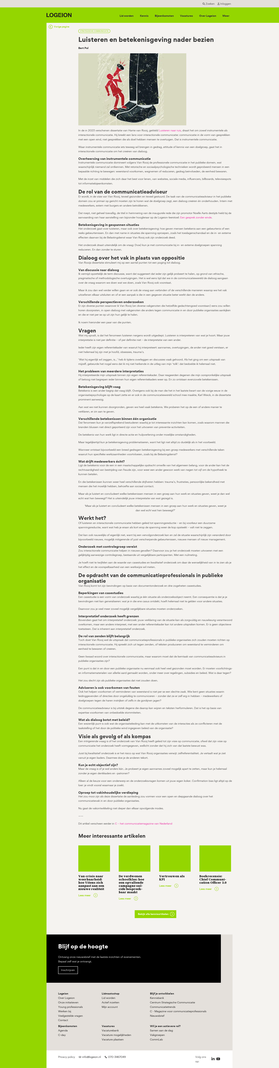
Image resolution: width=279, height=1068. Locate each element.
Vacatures (186, 16)
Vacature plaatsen (113, 1039)
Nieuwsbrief (157, 1016)
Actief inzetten (110, 1002)
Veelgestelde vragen (70, 1016)
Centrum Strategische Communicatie (172, 1002)
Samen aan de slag (161, 1030)
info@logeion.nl (91, 1057)
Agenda (63, 1030)
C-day (62, 1035)
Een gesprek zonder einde (196, 217)
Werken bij (64, 1011)
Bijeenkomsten (164, 16)
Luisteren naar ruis (170, 130)
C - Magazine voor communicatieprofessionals (178, 1011)
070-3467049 (117, 1057)
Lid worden (127, 16)
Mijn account (110, 1007)
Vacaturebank (110, 1030)
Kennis (144, 16)
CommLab (156, 1039)
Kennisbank (157, 998)
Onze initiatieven (68, 1002)
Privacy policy (66, 1057)
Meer (225, 16)
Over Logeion (207, 16)
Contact (63, 1020)
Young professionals (70, 1007)
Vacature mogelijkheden (116, 1035)
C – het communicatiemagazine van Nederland (143, 823)
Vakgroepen (157, 1035)
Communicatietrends (162, 1007)
